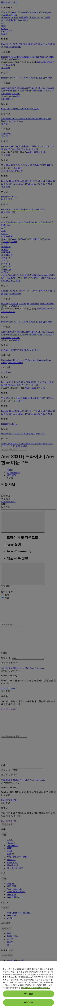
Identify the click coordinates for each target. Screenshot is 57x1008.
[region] (28, 984)
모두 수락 (28, 1002)
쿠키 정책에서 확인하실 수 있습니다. (35, 988)
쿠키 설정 (28, 994)
